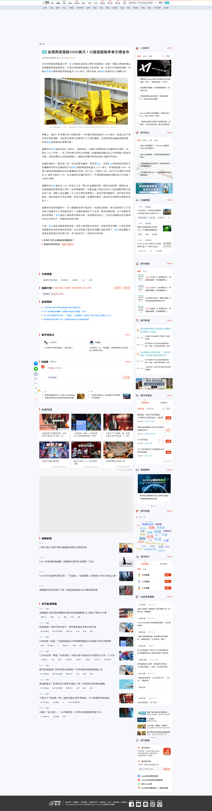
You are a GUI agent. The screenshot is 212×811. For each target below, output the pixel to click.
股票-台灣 (148, 443)
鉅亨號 (117, 3)
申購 (168, 418)
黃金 (71, 63)
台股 (64, 3)
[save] (36, 393)
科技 (64, 8)
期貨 (107, 8)
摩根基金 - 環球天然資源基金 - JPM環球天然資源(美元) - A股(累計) (150, 416)
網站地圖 (116, 802)
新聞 (58, 3)
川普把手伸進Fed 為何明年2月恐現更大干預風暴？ (105, 396)
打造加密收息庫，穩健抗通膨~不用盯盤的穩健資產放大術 (158, 299)
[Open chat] (36, 399)
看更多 (127, 334)
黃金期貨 (48, 71)
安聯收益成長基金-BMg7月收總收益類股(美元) (150, 428)
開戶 (168, 430)
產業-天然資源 (150, 421)
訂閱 (124, 3)
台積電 (146, 581)
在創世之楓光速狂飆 (50, 461)
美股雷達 (148, 207)
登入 (163, 3)
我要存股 (127, 288)
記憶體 (146, 574)
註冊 (167, 3)
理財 (128, 8)
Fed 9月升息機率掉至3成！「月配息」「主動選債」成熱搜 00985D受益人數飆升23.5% (77, 315)
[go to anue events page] (156, 2)
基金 (83, 3)
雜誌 (149, 8)
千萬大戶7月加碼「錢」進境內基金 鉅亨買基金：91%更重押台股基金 (118, 434)
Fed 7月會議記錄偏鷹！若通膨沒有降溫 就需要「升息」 (65, 311)
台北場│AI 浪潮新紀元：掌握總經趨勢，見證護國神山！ (158, 289)
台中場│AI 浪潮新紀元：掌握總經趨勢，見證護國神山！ (158, 278)
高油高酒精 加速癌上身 (115, 461)
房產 (122, 8)
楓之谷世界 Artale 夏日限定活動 (85, 462)
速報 (88, 8)
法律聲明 (124, 802)
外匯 (89, 3)
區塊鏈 (114, 8)
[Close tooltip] (54, 399)
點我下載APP (68, 244)
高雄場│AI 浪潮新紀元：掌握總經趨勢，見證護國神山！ (158, 310)
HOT (147, 277)
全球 (95, 3)
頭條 (45, 8)
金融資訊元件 (93, 802)
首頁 (52, 3)
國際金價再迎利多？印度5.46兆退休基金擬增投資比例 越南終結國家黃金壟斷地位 (60, 396)
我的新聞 (157, 8)
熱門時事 (80, 8)
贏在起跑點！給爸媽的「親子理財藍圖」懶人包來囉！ (73, 288)
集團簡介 (76, 802)
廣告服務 (84, 802)
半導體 (146, 588)
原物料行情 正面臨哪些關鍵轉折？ (59, 240)
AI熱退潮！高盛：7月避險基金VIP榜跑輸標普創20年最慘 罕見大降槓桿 (86, 434)
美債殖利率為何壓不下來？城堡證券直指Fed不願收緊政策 (66, 319)
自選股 (166, 8)
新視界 (135, 8)
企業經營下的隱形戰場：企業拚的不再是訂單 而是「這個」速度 (54, 434)
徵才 (109, 802)
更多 (168, 56)
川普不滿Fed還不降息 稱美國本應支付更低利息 (62, 307)
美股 (70, 3)
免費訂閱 (166, 769)
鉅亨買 (110, 3)
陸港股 (76, 3)
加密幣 (102, 3)
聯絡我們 (103, 802)
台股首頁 (118, 288)
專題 (143, 8)
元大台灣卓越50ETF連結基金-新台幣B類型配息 (150, 450)
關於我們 (68, 802)
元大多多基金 (142, 439)
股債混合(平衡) (150, 434)
